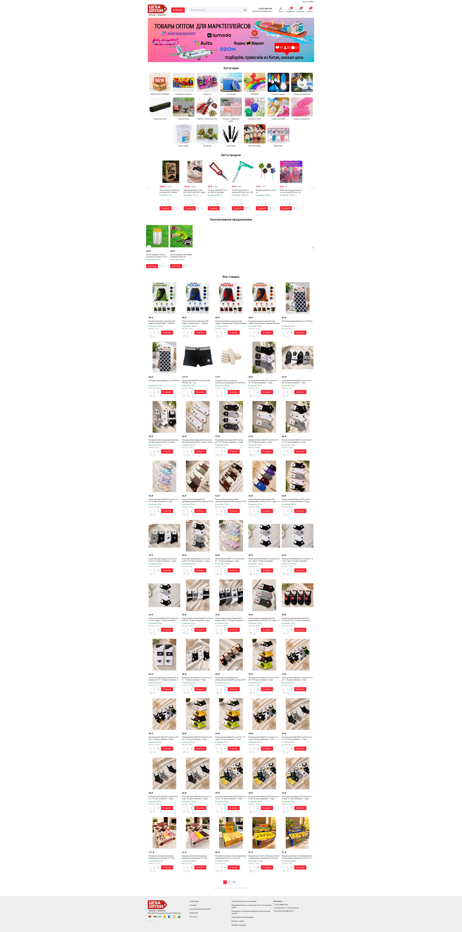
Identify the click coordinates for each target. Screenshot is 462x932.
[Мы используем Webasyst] (151, 921)
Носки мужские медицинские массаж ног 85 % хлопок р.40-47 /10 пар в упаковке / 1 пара (163, 442)
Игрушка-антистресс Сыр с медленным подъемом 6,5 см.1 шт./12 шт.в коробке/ (230, 858)
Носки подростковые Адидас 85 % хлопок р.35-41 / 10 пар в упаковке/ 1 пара (230, 620)
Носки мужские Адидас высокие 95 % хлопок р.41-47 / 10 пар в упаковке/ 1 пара (163, 680)
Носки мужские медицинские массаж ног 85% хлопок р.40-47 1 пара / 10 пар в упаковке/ (197, 442)
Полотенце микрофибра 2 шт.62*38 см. (297, 321)
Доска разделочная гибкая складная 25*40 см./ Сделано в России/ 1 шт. (181, 257)
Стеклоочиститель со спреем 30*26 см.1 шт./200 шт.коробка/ (242, 192)
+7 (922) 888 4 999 (265, 9)
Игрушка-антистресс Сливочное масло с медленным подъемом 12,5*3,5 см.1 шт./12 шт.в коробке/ (263, 858)
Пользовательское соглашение (244, 901)
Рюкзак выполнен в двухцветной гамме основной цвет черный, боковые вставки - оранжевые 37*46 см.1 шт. (264, 323)
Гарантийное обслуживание (243, 917)
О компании (194, 901)
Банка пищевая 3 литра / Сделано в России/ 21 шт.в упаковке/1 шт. (156, 257)
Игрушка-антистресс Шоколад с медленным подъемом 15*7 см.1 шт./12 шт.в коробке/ (162, 858)
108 (234, 882)
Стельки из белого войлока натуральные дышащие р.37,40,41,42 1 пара (230, 383)
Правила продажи (239, 925)
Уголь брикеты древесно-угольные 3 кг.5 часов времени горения (170, 192)
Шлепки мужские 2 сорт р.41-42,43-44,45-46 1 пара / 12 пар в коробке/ (195, 192)
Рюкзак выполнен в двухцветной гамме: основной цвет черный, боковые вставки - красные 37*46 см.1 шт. (231, 323)
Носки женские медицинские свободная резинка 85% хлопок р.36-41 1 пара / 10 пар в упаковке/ (230, 680)
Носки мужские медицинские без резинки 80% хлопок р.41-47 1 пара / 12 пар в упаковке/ (263, 620)
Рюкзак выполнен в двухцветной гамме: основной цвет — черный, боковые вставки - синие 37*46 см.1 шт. (197, 323)
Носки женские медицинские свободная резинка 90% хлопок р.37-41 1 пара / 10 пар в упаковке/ (197, 501)
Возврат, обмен (238, 921)
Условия (193, 905)
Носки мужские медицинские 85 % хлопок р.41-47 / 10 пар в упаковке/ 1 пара (296, 620)
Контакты (193, 917)
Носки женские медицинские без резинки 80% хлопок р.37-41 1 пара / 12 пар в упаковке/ (263, 501)
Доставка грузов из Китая (200, 909)
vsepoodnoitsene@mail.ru (283, 911)
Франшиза (194, 913)
